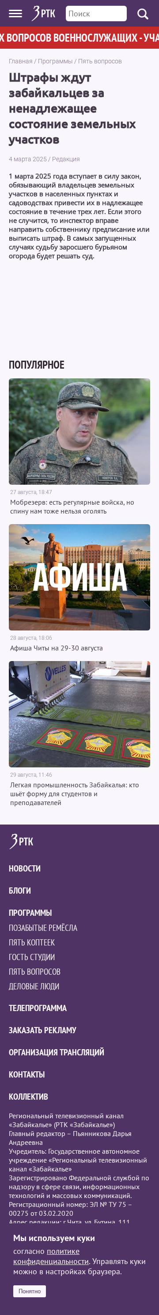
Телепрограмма (38, 1008)
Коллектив (28, 1096)
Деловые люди (34, 986)
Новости (25, 868)
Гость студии (32, 957)
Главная (21, 61)
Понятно (30, 1291)
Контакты (27, 1074)
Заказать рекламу (42, 1030)
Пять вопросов (100, 61)
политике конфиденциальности (51, 1256)
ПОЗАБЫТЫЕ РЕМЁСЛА (43, 927)
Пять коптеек (32, 942)
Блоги (20, 890)
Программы (55, 61)
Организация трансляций (56, 1052)
